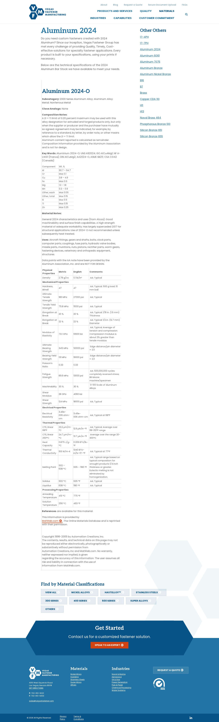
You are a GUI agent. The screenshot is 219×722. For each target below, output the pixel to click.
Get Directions (36, 688)
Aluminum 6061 (150, 55)
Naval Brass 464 (150, 118)
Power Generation (120, 682)
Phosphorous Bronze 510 (155, 124)
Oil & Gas (116, 679)
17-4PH (144, 37)
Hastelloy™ (113, 592)
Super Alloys (139, 600)
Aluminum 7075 (150, 62)
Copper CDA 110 (150, 99)
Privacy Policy (63, 717)
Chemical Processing (121, 687)
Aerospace (117, 677)
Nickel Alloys (80, 592)
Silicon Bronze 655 (151, 136)
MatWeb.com (50, 521)
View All (50, 592)
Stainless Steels (147, 592)
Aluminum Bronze (151, 68)
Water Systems (118, 690)
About (104, 4)
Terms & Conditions (79, 717)
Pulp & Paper (117, 685)
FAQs (184, 4)
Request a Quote (133, 4)
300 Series (52, 600)
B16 (142, 80)
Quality (146, 11)
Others (50, 609)
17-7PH (144, 43)
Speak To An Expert (107, 645)
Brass (143, 93)
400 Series (80, 600)
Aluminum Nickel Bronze (155, 74)
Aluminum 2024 (150, 49)
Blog (115, 4)
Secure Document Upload (162, 4)
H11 (141, 105)
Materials (166, 11)
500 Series (108, 600)
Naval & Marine (118, 674)
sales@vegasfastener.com (41, 701)
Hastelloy (74, 677)
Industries (98, 18)
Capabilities (123, 18)
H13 (142, 111)
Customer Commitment (156, 18)
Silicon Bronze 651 (151, 130)
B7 (141, 86)
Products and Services (114, 11)
